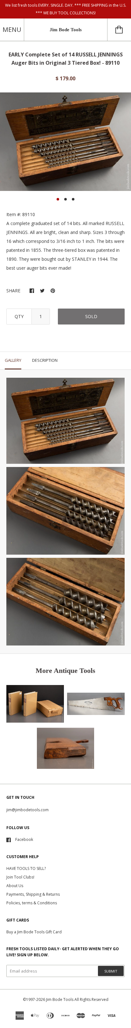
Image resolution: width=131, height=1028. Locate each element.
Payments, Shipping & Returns (33, 894)
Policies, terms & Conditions (31, 903)
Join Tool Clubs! (20, 877)
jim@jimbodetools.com (27, 810)
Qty (19, 316)
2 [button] (65, 199)
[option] (65, 141)
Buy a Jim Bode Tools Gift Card (34, 932)
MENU (12, 29)
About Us (14, 885)
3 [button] (73, 199)
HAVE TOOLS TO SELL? (26, 868)
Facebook (24, 839)
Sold (91, 316)
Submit (110, 971)
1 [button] (58, 199)
